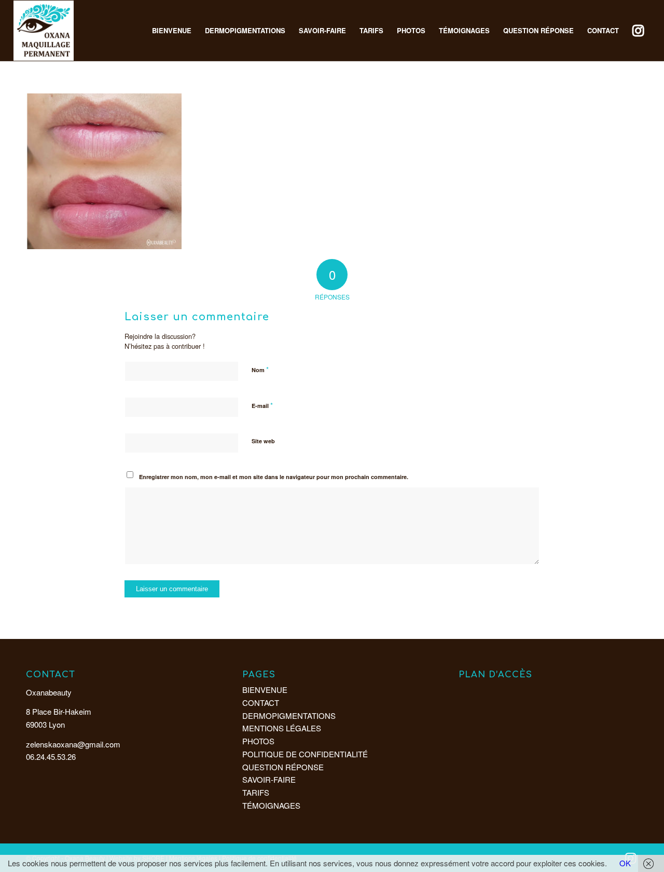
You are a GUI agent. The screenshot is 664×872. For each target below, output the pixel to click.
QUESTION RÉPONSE (283, 766)
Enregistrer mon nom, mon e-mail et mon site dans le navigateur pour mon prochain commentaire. (273, 477)
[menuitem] (171, 31)
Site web (263, 441)
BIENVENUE (264, 689)
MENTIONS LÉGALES (281, 728)
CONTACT (260, 702)
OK (625, 862)
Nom (260, 369)
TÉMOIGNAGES (271, 805)
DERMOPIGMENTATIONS (289, 715)
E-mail (262, 405)
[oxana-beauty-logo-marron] (43, 31)
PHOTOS (258, 740)
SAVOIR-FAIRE (269, 779)
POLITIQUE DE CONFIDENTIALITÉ (305, 753)
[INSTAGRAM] (638, 31)
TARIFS (255, 792)
